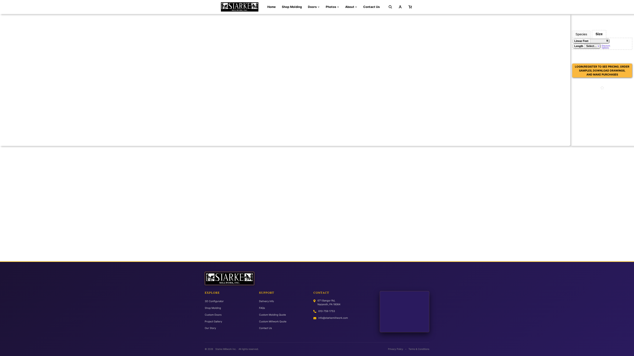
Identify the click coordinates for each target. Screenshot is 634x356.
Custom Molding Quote (272, 314)
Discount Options (606, 46)
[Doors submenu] (318, 7)
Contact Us (265, 328)
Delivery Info (266, 301)
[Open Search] (390, 7)
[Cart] (410, 7)
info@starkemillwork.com (333, 317)
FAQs (262, 308)
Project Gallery (213, 321)
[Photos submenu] (338, 7)
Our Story (210, 328)
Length (578, 46)
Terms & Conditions (418, 349)
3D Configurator (214, 301)
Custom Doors (213, 314)
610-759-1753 (326, 311)
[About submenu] (356, 7)
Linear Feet (581, 41)
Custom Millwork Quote (272, 321)
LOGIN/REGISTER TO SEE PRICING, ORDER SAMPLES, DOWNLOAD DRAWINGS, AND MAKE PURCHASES (602, 70)
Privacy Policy (395, 349)
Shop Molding (213, 308)
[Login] (400, 7)
